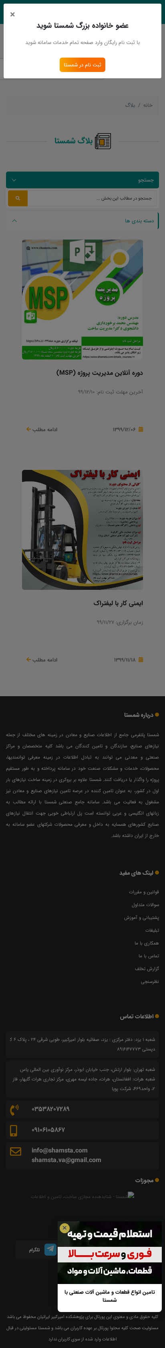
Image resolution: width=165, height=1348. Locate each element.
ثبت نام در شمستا (82, 64)
